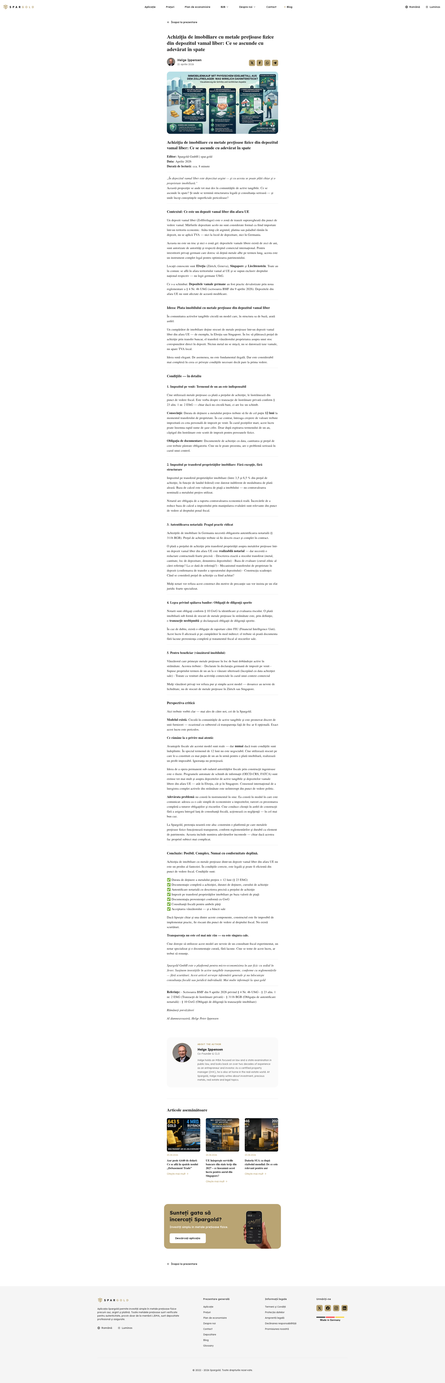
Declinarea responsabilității (280, 1323)
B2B (223, 7)
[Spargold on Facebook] (328, 1308)
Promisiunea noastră (277, 1329)
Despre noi (245, 7)
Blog (289, 7)
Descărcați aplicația (187, 1238)
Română (414, 7)
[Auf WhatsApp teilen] (267, 63)
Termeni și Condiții (275, 1306)
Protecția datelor (275, 1312)
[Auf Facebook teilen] (260, 63)
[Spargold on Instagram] (336, 1308)
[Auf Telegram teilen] (275, 63)
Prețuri (170, 7)
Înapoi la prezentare (184, 22)
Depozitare (209, 1334)
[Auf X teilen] (252, 63)
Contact (271, 7)
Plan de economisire (197, 7)
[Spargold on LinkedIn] (344, 1308)
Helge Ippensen (189, 60)
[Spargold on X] (319, 1308)
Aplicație (150, 7)
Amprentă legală (274, 1317)
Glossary (208, 1345)
